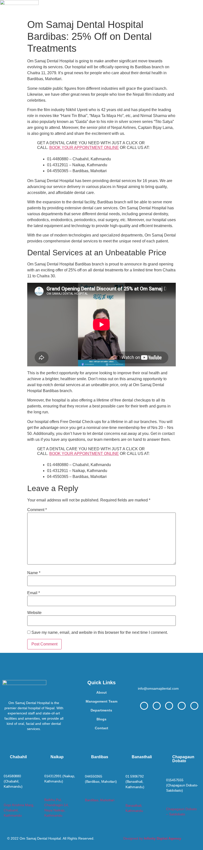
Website (34, 613)
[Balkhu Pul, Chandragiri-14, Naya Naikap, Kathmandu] (46, 793)
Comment (37, 510)
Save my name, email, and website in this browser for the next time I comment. (99, 633)
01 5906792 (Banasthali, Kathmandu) (135, 781)
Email (33, 593)
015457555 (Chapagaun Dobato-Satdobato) (182, 785)
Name (33, 573)
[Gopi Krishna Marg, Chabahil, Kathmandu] (6, 799)
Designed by (152, 838)
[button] (121, 8)
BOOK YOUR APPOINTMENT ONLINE (84, 147)
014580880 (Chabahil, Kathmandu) (13, 781)
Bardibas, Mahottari (99, 800)
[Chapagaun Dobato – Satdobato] (168, 803)
